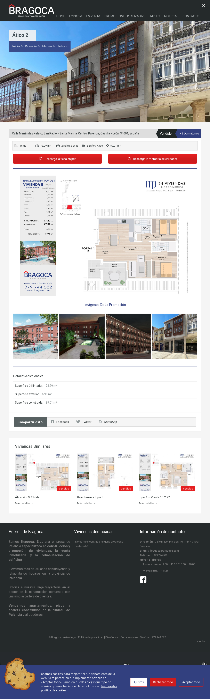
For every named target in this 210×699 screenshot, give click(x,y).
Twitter (86, 422)
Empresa (75, 16)
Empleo (154, 16)
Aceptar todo (191, 682)
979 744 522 (160, 555)
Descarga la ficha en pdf (60, 159)
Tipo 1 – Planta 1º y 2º (154, 497)
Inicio (16, 46)
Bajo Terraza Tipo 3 (90, 497)
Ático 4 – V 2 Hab (27, 497)
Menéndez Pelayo (54, 46)
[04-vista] (35, 336)
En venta (93, 16)
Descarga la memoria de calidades (155, 159)
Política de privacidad (91, 637)
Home (60, 16)
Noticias (171, 16)
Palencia (31, 46)
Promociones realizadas (124, 16)
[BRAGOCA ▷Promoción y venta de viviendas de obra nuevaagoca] (31, 12)
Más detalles (23, 503)
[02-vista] (128, 336)
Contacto (191, 16)
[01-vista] (174, 336)
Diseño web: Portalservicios (121, 637)
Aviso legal (69, 637)
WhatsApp (110, 422)
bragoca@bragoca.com (164, 550)
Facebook (62, 422)
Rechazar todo (163, 682)
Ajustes (139, 682)
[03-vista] (82, 336)
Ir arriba (201, 641)
